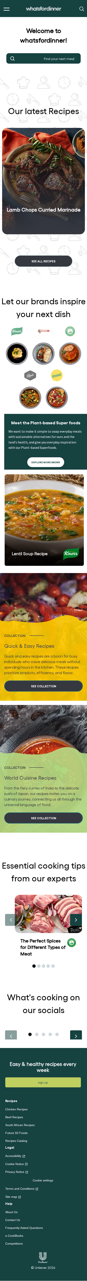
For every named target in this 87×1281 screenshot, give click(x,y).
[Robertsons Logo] (71, 942)
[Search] (81, 8)
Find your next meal (12, 58)
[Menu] (5, 9)
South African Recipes (20, 1125)
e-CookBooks (14, 1235)
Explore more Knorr (45, 462)
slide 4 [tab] (48, 966)
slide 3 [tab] (43, 966)
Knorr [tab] (17, 346)
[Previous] (11, 920)
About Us (11, 1212)
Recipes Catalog (16, 1140)
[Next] (76, 920)
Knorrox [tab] (43, 346)
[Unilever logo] (43, 1257)
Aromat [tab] (57, 390)
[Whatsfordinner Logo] (43, 8)
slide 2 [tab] (39, 966)
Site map (11, 1196)
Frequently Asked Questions (24, 1228)
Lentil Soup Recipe (30, 553)
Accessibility (13, 1156)
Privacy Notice (14, 1172)
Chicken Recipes (16, 1109)
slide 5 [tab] (53, 966)
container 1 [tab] (30, 1034)
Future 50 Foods (16, 1133)
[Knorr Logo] (71, 554)
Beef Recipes (14, 1117)
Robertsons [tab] (70, 346)
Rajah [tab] (30, 390)
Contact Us (12, 1220)
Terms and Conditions (19, 1188)
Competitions (14, 1243)
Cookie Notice (14, 1164)
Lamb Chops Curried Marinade (43, 209)
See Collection (43, 686)
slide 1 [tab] (34, 966)
